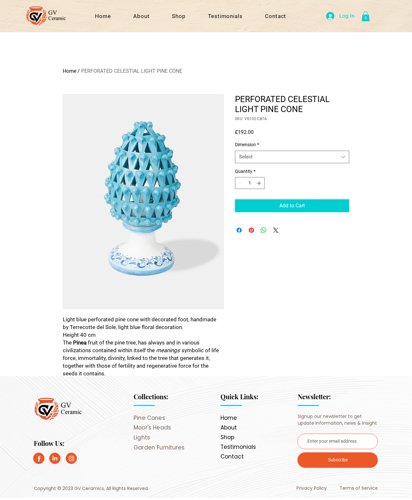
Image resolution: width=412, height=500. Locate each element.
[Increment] (260, 183)
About (228, 427)
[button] (365, 16)
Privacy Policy (312, 488)
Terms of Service (359, 488)
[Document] (38, 458)
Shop (227, 437)
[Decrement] (240, 183)
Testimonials (238, 447)
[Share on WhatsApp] (263, 230)
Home (69, 71)
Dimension (247, 144)
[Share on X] (276, 230)
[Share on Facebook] (239, 230)
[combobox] (292, 157)
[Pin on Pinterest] (251, 230)
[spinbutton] (250, 183)
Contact (232, 456)
